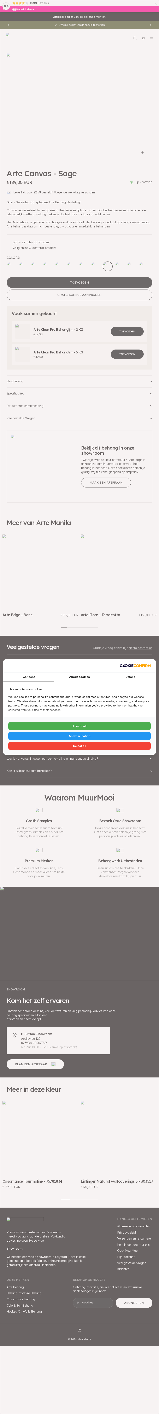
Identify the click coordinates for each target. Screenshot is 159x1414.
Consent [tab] (29, 676)
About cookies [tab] (79, 676)
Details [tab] (130, 676)
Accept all (79, 726)
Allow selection (79, 736)
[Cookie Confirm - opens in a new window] (135, 665)
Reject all (79, 746)
